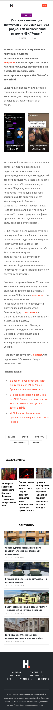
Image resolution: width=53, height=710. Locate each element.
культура (39, 437)
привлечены (30, 312)
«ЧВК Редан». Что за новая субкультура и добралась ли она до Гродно (29, 417)
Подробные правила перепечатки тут (30, 705)
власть (11, 437)
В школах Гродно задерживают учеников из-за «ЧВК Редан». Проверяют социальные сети (27, 385)
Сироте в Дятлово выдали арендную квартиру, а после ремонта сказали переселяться (23, 551)
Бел (44, 5)
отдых (36, 443)
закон (25, 437)
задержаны (38, 295)
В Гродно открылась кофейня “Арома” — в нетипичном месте (26, 580)
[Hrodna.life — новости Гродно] (11, 6)
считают (37, 355)
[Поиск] (35, 5)
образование (19, 443)
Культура (27, 15)
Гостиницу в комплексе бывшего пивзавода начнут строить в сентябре (24, 636)
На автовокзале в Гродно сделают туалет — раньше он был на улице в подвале (26, 608)
